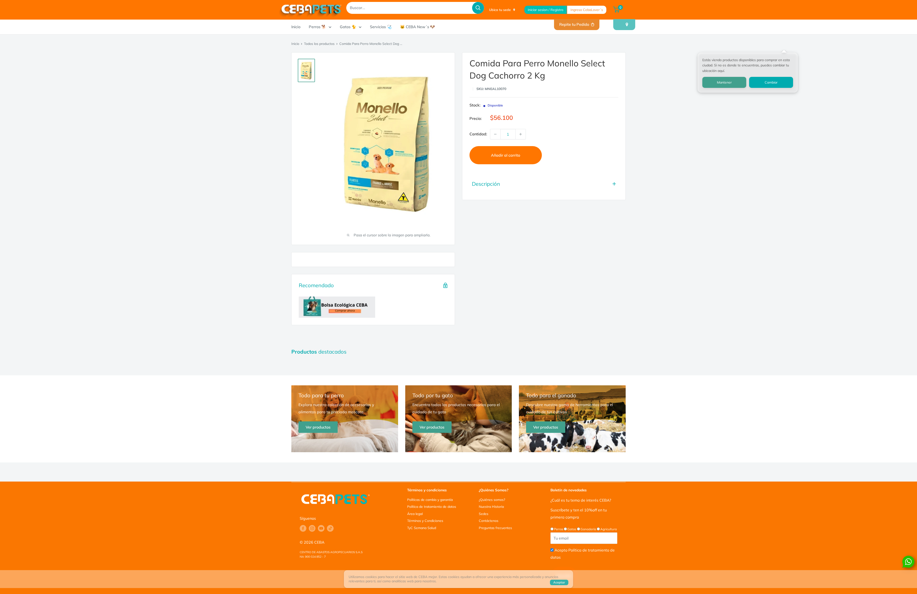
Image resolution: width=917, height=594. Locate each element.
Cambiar (771, 82)
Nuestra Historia (491, 506)
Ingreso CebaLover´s (586, 10)
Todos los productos (319, 44)
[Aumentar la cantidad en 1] (521, 134)
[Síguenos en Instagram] (312, 528)
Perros (558, 529)
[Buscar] (478, 8)
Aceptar (559, 582)
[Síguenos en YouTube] (321, 528)
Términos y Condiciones (425, 521)
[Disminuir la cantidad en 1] (495, 134)
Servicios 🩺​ (381, 26)
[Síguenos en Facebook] (303, 528)
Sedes (483, 514)
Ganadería (588, 529)
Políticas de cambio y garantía (430, 500)
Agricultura (608, 529)
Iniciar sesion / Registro (545, 10)
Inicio (295, 26)
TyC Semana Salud (421, 528)
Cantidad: (478, 134)
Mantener (724, 82)
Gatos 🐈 (348, 26)
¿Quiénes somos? (492, 500)
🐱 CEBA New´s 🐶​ (417, 26)
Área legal (415, 514)
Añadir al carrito (505, 155)
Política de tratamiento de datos (431, 506)
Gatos (571, 529)
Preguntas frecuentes (495, 528)
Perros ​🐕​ (317, 26)
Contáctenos (488, 521)
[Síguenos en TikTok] (330, 528)
